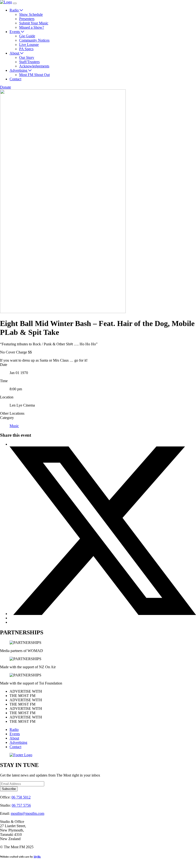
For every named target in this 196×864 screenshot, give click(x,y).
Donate (5, 87)
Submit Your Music (33, 23)
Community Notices (34, 40)
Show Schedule (31, 14)
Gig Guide (27, 36)
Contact (15, 79)
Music (14, 426)
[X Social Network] (103, 614)
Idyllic (37, 856)
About (15, 53)
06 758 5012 (21, 797)
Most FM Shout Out (34, 75)
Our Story (26, 57)
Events (15, 32)
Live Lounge (29, 45)
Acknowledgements (34, 66)
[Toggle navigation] (15, 3)
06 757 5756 (21, 805)
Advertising (19, 70)
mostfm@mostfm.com (27, 813)
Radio (15, 10)
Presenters (26, 19)
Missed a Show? (31, 27)
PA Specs (26, 49)
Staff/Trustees (29, 62)
